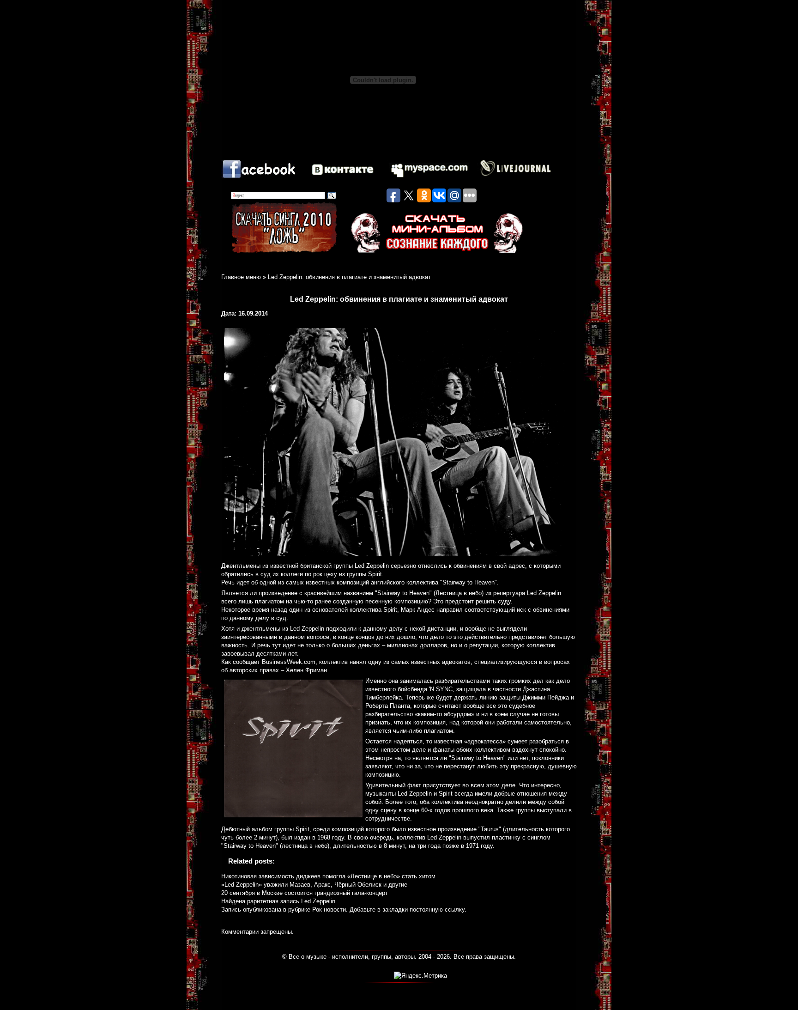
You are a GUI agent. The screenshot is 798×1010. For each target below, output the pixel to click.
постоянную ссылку (437, 909)
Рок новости (329, 909)
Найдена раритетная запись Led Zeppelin (278, 901)
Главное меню (241, 277)
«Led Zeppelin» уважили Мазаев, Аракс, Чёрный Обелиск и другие (314, 884)
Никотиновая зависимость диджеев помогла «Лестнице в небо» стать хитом (328, 876)
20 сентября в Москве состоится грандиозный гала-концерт (304, 892)
